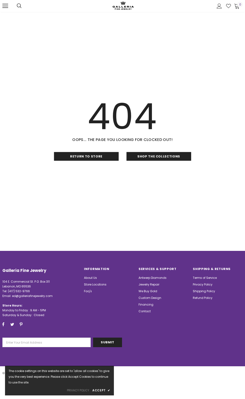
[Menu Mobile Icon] (5, 6)
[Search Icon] (19, 6)
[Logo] (123, 5)
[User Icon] (219, 6)
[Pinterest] (21, 324)
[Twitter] (12, 324)
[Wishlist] (228, 6)
